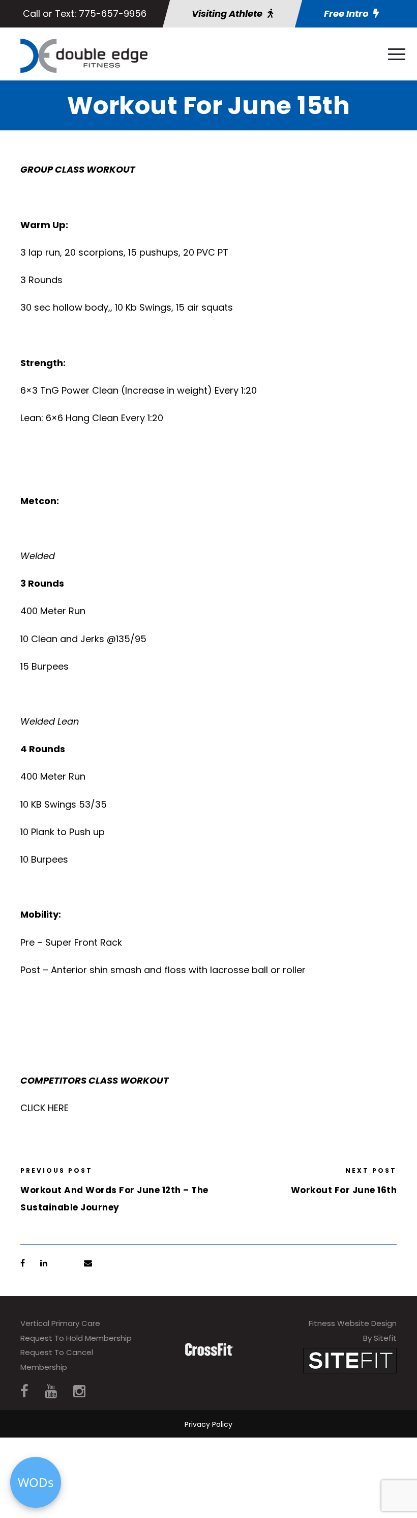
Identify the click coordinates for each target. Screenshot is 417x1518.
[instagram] (79, 1391)
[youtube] (51, 1391)
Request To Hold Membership (76, 1338)
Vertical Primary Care (60, 1323)
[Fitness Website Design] (350, 1360)
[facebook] (24, 1391)
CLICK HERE (44, 1107)
